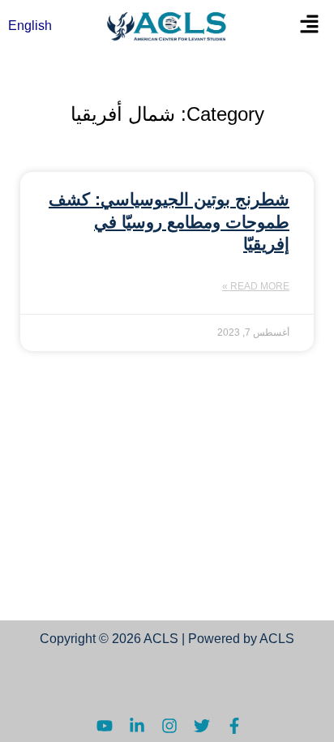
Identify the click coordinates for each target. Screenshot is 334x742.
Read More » (255, 286)
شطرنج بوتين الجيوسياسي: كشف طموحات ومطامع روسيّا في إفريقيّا (169, 221)
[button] (309, 25)
